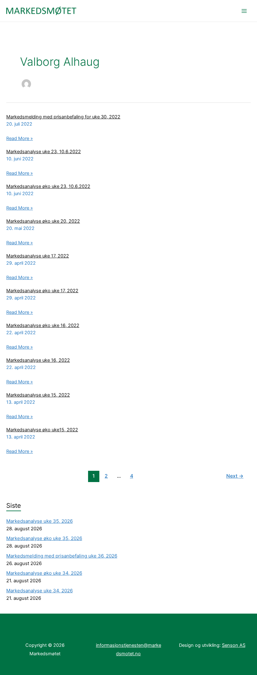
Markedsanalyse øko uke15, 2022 (42, 430)
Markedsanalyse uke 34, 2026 (39, 591)
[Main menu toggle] (244, 11)
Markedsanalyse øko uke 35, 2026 (44, 538)
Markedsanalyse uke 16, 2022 (38, 360)
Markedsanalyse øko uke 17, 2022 (42, 290)
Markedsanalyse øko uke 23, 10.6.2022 (48, 186)
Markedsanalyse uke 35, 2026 (39, 521)
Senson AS (233, 645)
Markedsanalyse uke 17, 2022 (37, 256)
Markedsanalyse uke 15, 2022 (38, 395)
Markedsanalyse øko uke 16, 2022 (42, 325)
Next (235, 476)
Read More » (19, 139)
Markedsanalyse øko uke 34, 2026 (44, 573)
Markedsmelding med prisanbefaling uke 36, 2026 (61, 556)
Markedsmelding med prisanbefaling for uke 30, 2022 (63, 117)
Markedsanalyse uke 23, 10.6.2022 (43, 151)
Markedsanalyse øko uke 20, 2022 (43, 221)
